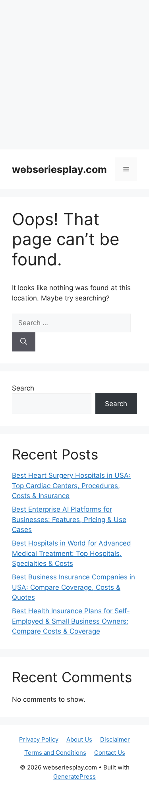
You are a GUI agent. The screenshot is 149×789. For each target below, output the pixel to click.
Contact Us (109, 752)
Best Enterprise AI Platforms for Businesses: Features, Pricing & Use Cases (69, 519)
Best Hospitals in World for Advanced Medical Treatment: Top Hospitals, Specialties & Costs (71, 553)
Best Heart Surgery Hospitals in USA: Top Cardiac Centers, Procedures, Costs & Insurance (71, 485)
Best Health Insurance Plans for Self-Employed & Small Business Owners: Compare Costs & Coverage (71, 621)
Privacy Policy (38, 739)
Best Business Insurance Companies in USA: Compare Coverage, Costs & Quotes (73, 587)
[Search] (23, 341)
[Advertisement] (74, 74)
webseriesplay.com (59, 169)
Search (23, 388)
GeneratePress (74, 776)
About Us (79, 739)
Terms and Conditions (55, 752)
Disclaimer (115, 739)
